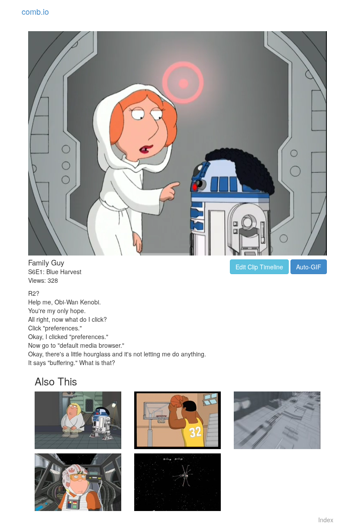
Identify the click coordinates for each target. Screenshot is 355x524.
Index (325, 519)
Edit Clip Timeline (259, 266)
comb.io (35, 11)
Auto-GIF (308, 266)
